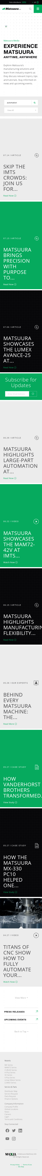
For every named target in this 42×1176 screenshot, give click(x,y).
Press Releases (14, 1011)
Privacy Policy (15, 1165)
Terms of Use (27, 1165)
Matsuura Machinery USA (11, 9)
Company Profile (11, 1107)
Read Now (8, 195)
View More (20, 997)
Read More (9, 724)
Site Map (21, 1167)
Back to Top (20, 1031)
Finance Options (11, 1099)
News (7, 1112)
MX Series (9, 1065)
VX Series (8, 1075)
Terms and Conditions (13, 1119)
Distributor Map (11, 1091)
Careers (8, 1114)
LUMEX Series (10, 1082)
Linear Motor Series (12, 1080)
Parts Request (10, 1096)
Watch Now (9, 562)
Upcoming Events (15, 1019)
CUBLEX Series (11, 1070)
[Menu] (38, 9)
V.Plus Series (10, 1077)
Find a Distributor (15, 2)
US (35, 2)
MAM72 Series (10, 1067)
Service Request (11, 1094)
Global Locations (11, 1109)
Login (7, 1117)
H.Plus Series (10, 1072)
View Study (9, 892)
